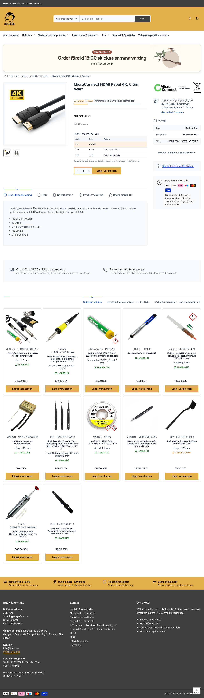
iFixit (52, 436)
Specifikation (65, 195)
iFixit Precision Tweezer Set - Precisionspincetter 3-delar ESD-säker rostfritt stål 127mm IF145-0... (62, 445)
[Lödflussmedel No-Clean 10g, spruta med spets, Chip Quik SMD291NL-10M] (181, 327)
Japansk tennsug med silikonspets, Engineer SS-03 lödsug (22, 534)
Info (104, 35)
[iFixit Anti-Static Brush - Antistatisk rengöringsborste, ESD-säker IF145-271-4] (62, 502)
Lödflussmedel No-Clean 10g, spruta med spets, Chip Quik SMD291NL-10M (182, 355)
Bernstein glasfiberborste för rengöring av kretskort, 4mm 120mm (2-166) (141, 443)
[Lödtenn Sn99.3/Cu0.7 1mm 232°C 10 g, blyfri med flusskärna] (102, 327)
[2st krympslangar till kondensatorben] (22, 415)
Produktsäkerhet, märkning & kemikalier (92, 629)
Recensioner (123, 195)
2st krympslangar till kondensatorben (22, 442)
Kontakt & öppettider (124, 35)
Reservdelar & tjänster (84, 35)
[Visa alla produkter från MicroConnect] (165, 88)
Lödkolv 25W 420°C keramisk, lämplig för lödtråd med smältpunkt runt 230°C (62, 359)
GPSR (73, 637)
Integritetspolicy (79, 641)
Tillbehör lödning (92, 301)
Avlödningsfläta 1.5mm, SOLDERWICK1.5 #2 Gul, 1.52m (102, 442)
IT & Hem (27, 35)
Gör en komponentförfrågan (178, 166)
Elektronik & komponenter (52, 35)
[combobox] (115, 18)
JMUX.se (10, 349)
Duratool (62, 349)
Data (44, 195)
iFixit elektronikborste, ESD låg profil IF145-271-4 (182, 442)
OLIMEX (136, 349)
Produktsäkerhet (93, 195)
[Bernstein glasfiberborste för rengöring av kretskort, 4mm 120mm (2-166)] (142, 415)
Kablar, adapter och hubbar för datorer (32, 76)
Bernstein (132, 436)
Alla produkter (11, 35)
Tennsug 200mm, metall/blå (142, 353)
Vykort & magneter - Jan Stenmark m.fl (177, 301)
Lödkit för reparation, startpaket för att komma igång (22, 354)
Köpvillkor (75, 645)
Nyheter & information (82, 613)
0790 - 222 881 (11, 651)
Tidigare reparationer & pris (153, 35)
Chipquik (172, 349)
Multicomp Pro (96, 349)
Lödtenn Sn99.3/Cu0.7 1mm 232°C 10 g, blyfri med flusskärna (102, 354)
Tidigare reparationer (82, 617)
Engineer (22, 524)
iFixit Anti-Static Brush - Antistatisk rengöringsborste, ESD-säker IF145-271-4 (62, 531)
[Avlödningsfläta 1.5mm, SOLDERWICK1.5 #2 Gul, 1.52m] (102, 415)
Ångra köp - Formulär (82, 621)
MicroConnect (184, 89)
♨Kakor (197, 691)
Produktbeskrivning (20, 195)
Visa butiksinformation (172, 112)
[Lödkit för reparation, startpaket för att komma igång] (22, 327)
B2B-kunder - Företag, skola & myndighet (93, 625)
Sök (142, 18)
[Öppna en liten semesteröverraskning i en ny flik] (165, 58)
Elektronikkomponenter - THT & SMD (128, 301)
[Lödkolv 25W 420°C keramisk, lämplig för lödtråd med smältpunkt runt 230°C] (62, 327)
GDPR (73, 633)
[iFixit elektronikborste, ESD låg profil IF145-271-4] (181, 415)
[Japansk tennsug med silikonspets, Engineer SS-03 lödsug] (22, 502)
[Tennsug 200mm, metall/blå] (142, 327)
